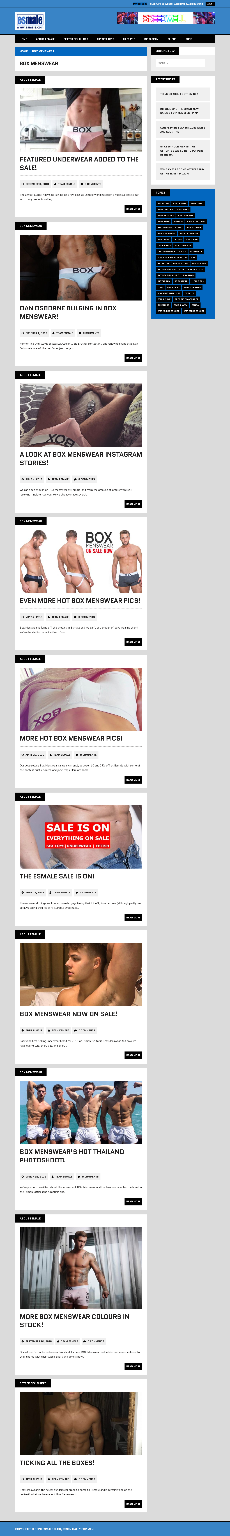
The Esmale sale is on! (57, 876)
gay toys (188, 275)
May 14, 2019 (34, 617)
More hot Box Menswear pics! (71, 738)
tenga (195, 305)
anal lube (183, 209)
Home (23, 39)
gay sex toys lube (168, 275)
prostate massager (186, 299)
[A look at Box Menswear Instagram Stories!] (81, 444)
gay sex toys (195, 269)
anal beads (179, 203)
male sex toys (192, 287)
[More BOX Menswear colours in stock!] (81, 1306)
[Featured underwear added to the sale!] (81, 149)
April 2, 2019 (34, 1030)
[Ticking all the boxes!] (81, 1452)
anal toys (164, 221)
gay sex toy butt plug (171, 269)
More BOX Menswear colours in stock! (75, 1321)
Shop (188, 39)
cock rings (164, 245)
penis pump (164, 299)
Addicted (163, 203)
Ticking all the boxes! (57, 1462)
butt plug (163, 239)
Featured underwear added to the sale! (79, 163)
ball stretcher (196, 221)
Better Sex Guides (76, 39)
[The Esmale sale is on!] (81, 866)
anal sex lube (166, 215)
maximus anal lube (169, 293)
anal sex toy (185, 215)
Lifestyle (129, 39)
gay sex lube (180, 263)
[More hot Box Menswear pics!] (81, 728)
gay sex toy (199, 263)
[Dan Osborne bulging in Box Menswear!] (81, 298)
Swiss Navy (180, 305)
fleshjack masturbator (172, 257)
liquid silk (198, 281)
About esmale (45, 39)
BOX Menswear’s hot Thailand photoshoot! (72, 1156)
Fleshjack (196, 251)
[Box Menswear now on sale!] (81, 1004)
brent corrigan (189, 233)
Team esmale (66, 184)
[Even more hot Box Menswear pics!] (81, 590)
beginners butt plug (170, 227)
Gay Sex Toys (105, 39)
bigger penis (194, 227)
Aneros (178, 221)
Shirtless (163, 305)
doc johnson (183, 245)
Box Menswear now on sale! (68, 1014)
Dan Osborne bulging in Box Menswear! (68, 312)
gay (193, 257)
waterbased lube (194, 311)
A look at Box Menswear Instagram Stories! (81, 458)
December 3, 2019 (37, 184)
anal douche (165, 209)
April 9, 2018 (34, 1479)
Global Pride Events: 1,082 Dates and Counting (176, 3)
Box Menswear (166, 233)
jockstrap (181, 281)
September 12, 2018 (39, 1341)
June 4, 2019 (34, 479)
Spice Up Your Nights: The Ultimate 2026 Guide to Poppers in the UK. (182, 150)
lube (160, 287)
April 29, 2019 (35, 755)
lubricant (173, 287)
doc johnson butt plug (172, 251)
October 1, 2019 (36, 333)
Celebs (171, 39)
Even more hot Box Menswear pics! (80, 600)
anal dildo (197, 203)
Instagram (151, 39)
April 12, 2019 (35, 892)
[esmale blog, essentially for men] (64, 21)
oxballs (189, 293)
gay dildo (163, 263)
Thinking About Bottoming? (179, 94)
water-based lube (168, 311)
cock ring (192, 239)
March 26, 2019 (36, 1176)
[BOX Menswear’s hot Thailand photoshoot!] (81, 1141)
